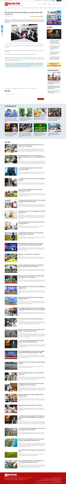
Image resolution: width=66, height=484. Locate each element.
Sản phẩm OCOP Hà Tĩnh (53, 70)
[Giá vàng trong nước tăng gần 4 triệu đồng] (11, 409)
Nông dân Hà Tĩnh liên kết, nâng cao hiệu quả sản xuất (31, 179)
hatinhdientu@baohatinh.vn (57, 480)
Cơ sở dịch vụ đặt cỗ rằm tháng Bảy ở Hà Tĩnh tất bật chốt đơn (31, 211)
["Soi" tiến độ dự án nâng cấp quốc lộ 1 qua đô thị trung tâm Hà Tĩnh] (11, 225)
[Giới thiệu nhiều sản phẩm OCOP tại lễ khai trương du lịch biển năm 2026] (54, 76)
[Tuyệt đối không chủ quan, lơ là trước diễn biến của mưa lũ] (11, 376)
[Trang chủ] (6, 8)
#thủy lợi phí (22, 88)
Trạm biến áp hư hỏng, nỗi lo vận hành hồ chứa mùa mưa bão (30, 168)
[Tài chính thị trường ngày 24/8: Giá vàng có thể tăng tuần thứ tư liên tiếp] (11, 127)
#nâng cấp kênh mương (16, 88)
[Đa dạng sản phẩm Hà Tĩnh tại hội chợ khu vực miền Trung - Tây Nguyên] (11, 148)
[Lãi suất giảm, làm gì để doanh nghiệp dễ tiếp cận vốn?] (54, 127)
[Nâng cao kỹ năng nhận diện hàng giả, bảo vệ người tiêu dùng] (11, 398)
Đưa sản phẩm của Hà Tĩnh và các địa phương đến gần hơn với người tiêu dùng (31, 201)
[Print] (2, 33)
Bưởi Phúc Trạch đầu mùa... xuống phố (28, 254)
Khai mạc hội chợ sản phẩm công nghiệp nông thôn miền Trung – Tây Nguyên (31, 276)
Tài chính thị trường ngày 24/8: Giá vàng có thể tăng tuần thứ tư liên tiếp (11, 134)
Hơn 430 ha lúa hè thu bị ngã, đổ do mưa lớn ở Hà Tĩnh (31, 450)
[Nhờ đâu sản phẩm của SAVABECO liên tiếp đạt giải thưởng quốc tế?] (40, 127)
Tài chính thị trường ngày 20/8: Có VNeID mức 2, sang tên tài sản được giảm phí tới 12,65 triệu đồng (31, 417)
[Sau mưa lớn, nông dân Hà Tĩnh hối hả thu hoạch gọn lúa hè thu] (11, 193)
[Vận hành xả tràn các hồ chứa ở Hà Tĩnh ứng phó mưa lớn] (11, 365)
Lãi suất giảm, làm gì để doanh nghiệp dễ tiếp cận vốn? (54, 134)
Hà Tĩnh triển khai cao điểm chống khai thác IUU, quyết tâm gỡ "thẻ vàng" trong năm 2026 (11, 119)
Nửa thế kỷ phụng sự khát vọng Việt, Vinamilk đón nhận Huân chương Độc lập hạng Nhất (30, 244)
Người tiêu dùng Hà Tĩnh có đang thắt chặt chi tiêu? (39, 118)
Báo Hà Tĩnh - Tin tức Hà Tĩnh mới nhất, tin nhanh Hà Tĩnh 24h (15, 4)
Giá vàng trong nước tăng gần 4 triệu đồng (30, 405)
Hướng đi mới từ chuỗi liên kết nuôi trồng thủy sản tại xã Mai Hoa (30, 298)
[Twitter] (2, 29)
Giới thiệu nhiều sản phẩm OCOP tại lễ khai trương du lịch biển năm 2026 (54, 82)
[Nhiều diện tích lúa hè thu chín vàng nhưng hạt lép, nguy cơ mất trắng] (11, 236)
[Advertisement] (24, 75)
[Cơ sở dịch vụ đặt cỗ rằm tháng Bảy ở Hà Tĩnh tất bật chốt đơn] (11, 214)
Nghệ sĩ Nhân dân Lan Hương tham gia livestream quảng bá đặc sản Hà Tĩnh (54, 87)
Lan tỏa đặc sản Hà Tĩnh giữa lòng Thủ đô (53, 92)
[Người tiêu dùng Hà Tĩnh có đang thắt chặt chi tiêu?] (40, 112)
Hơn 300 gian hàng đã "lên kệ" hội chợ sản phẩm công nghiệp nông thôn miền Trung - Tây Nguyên (55, 42)
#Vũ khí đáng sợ (8, 88)
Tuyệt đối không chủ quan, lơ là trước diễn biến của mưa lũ (31, 373)
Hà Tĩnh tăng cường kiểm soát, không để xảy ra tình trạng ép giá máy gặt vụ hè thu (31, 461)
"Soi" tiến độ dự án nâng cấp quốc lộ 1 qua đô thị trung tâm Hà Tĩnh (54, 53)
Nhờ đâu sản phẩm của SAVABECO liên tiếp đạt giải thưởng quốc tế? (40, 134)
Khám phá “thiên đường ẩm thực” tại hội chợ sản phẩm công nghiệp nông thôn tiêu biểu (25, 135)
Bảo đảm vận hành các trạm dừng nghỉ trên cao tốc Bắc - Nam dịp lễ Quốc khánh (31, 330)
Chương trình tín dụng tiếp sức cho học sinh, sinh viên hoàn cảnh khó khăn (54, 119)
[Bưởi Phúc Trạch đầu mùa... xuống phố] (11, 258)
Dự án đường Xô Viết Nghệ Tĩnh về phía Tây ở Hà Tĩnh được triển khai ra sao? (31, 429)
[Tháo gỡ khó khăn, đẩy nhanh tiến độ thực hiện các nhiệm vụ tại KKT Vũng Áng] (11, 387)
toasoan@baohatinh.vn (57, 481)
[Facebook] (2, 26)
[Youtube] (53, 0)
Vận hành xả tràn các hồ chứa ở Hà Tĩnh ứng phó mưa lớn (31, 362)
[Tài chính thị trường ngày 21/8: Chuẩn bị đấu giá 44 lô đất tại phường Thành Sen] (11, 344)
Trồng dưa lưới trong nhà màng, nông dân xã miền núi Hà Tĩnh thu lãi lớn (25, 119)
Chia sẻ (2, 24)
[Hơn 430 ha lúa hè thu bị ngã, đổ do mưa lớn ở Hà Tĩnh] (11, 453)
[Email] (2, 31)
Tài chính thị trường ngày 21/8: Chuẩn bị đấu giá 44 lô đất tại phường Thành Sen (55, 36)
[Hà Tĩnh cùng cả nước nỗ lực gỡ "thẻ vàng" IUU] (11, 322)
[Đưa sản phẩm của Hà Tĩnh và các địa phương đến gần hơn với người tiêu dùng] (11, 204)
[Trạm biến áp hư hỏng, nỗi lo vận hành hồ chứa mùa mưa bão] (11, 171)
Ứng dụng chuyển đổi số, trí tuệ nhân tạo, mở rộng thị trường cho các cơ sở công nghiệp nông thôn (31, 157)
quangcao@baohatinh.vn (52, 482)
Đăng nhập (59, 0)
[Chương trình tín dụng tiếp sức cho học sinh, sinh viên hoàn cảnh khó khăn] (54, 112)
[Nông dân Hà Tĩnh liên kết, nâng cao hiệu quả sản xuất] (11, 182)
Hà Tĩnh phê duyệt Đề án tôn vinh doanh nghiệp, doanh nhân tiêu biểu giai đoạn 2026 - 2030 (31, 352)
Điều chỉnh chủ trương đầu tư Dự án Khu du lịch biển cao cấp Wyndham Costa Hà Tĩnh (31, 439)
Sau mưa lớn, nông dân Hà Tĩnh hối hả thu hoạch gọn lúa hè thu (30, 190)
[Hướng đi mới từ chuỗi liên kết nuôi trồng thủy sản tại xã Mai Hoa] (11, 301)
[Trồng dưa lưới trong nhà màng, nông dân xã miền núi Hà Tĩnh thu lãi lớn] (25, 112)
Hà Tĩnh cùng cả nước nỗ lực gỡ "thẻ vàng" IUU (30, 319)
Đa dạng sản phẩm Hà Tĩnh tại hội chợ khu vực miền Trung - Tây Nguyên (31, 145)
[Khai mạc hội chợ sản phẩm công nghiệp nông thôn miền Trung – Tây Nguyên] (11, 279)
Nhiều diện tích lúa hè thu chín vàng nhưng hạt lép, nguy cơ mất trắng (55, 58)
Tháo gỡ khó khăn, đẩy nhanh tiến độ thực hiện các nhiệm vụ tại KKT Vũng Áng (31, 384)
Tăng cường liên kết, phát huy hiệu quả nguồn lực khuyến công (31, 287)
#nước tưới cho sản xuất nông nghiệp (31, 88)
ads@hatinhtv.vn (58, 482)
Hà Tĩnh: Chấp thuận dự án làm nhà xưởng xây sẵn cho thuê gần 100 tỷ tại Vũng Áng (55, 48)
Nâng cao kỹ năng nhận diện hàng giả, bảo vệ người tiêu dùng (30, 395)
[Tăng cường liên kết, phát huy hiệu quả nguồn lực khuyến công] (11, 290)
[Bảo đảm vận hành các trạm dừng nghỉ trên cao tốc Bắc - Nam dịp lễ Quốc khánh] (11, 333)
